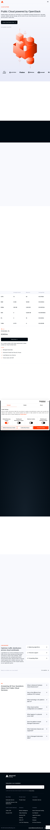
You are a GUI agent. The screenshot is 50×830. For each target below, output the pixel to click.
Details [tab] (25, 405)
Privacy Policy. (31, 790)
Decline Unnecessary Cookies (9, 427)
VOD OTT (21, 820)
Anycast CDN (9, 813)
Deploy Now (13, 339)
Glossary (34, 820)
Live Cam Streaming (23, 822)
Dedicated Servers (10, 799)
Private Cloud (22, 799)
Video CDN (8, 810)
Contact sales (24, 768)
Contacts (34, 817)
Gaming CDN (22, 815)
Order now (12, 445)
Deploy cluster (24, 638)
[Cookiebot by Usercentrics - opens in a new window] (40, 401)
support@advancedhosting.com (36, 827)
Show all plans (44, 513)
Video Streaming (23, 813)
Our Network (35, 813)
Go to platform (44, 670)
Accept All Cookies (41, 427)
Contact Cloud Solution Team (8, 22)
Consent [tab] (8, 405)
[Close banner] (48, 401)
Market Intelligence (23, 810)
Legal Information (36, 815)
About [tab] (41, 405)
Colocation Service (36, 799)
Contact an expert (31, 396)
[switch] (19, 423)
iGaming (21, 817)
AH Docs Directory (36, 822)
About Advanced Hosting (38, 810)
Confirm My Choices (25, 427)
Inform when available (13, 505)
